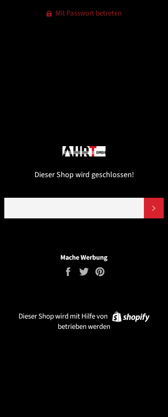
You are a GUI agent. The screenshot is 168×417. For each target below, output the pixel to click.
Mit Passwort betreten (87, 13)
